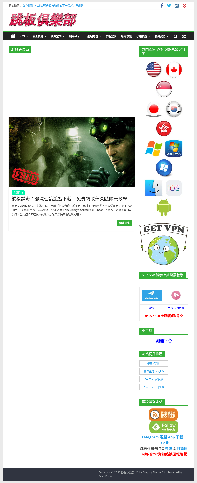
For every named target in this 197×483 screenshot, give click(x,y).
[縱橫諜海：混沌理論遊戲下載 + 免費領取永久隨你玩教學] (72, 119)
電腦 (151, 308)
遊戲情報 (18, 192)
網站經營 (92, 36)
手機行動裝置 (176, 308)
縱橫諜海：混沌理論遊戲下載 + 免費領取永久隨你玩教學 (69, 198)
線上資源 (38, 36)
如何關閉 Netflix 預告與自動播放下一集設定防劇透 (53, 5)
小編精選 (141, 36)
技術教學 (111, 36)
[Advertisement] (72, 85)
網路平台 (74, 36)
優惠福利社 (154, 363)
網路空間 (56, 36)
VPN (22, 36)
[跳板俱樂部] (43, 13)
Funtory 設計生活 (153, 387)
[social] (162, 6)
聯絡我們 (160, 36)
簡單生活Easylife (154, 371)
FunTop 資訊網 (154, 379)
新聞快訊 (126, 36)
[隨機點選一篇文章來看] (184, 36)
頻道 (168, 448)
